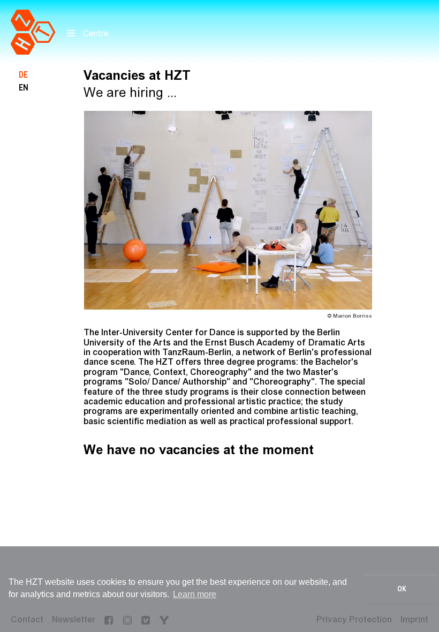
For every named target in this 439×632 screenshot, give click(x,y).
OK (401, 589)
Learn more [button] (194, 594)
